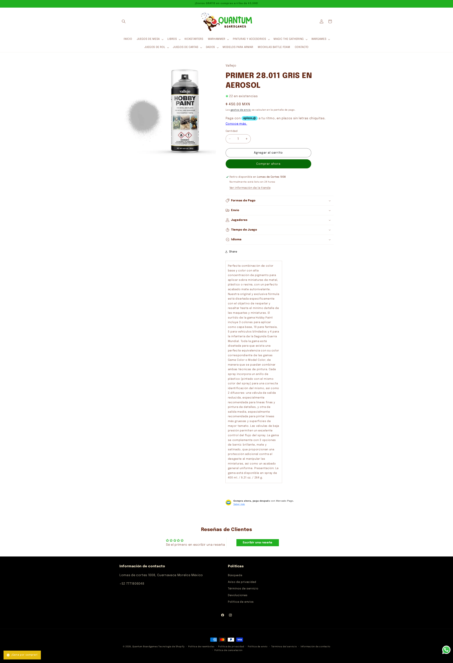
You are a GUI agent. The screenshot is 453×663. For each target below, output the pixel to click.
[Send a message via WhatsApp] (446, 650)
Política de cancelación (228, 650)
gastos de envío (241, 110)
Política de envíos (241, 602)
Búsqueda (235, 575)
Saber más (239, 504)
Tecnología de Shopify (171, 646)
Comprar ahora (268, 163)
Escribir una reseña (257, 542)
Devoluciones (238, 595)
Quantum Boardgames (145, 646)
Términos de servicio (243, 588)
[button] (123, 21)
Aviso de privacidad (242, 582)
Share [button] (233, 251)
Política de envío (258, 646)
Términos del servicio (284, 646)
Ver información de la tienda (250, 187)
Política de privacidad (231, 646)
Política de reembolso (201, 646)
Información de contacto (315, 646)
